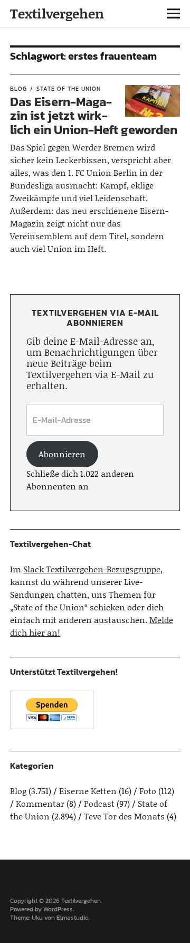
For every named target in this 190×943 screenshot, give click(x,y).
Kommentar (40, 803)
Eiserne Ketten (88, 791)
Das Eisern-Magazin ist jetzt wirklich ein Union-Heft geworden (93, 115)
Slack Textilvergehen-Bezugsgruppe (91, 569)
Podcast (99, 803)
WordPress (58, 909)
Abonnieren (62, 454)
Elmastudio (72, 917)
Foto (147, 791)
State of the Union (68, 88)
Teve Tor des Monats (124, 816)
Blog (18, 88)
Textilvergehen (57, 13)
